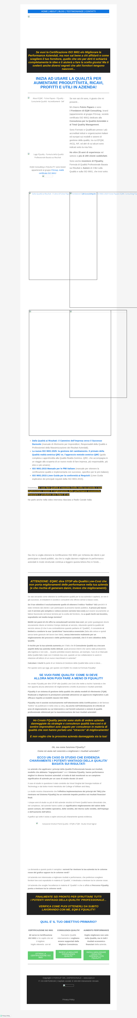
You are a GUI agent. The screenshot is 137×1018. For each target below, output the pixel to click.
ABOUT (53, 11)
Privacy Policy (68, 1000)
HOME (44, 11)
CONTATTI (90, 11)
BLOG (62, 11)
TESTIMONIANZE (75, 11)
